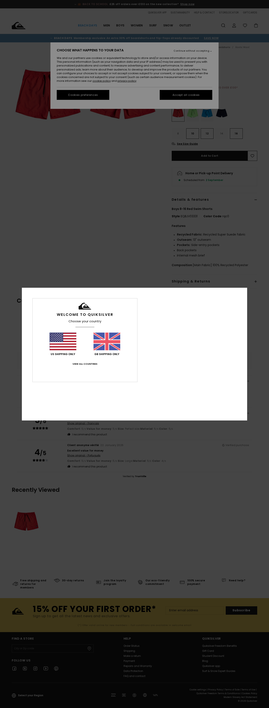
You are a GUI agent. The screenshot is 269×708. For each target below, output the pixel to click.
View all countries (85, 364)
